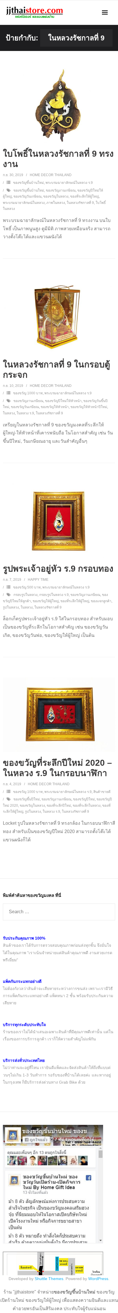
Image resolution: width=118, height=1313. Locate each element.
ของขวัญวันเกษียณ (27, 196)
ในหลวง (9, 413)
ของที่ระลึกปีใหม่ (59, 806)
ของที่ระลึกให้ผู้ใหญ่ (84, 196)
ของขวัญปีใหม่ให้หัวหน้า (63, 401)
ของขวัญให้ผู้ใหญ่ (46, 601)
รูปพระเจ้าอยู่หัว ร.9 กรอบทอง (58, 568)
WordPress (98, 1278)
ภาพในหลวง (55, 203)
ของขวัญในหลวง (55, 196)
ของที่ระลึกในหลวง (87, 806)
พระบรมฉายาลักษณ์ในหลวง (24, 203)
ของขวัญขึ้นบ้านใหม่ (28, 183)
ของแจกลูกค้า (101, 601)
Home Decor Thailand (51, 175)
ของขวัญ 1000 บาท (28, 393)
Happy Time (38, 580)
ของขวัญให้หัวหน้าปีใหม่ (88, 407)
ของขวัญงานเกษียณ (61, 190)
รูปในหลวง (11, 607)
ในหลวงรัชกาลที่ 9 (80, 203)
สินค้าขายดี (102, 792)
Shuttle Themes (49, 1278)
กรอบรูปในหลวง (25, 595)
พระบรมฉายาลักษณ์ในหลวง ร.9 (69, 183)
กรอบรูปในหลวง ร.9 (54, 595)
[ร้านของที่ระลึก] (53, 1242)
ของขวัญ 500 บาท (27, 587)
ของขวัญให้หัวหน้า (55, 407)
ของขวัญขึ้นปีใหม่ (26, 799)
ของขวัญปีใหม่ (84, 799)
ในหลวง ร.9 (25, 413)
